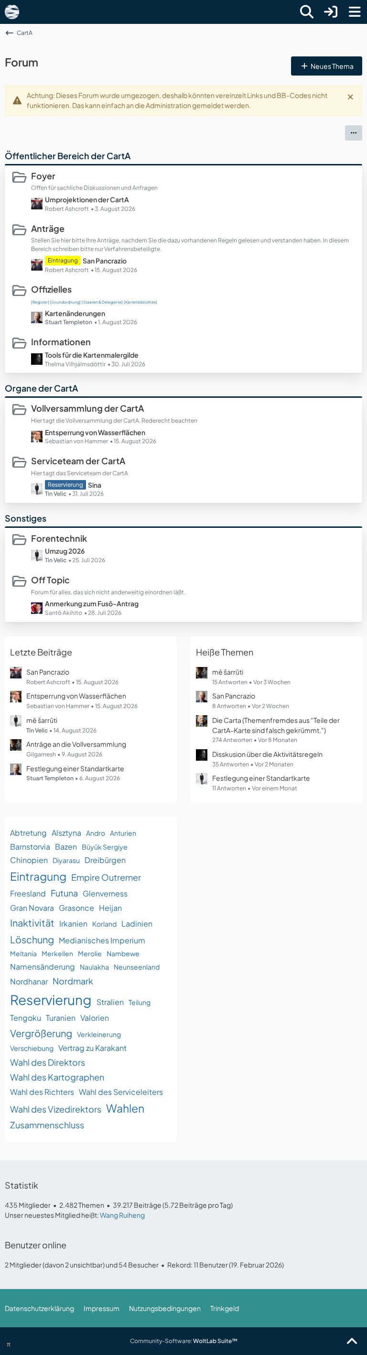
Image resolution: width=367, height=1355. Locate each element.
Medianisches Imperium (102, 940)
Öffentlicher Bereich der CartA (67, 155)
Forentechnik (59, 538)
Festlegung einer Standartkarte (75, 768)
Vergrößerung (41, 1033)
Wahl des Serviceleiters (121, 1092)
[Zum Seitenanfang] (351, 1341)
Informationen (61, 341)
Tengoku (25, 1018)
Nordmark (73, 980)
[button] (353, 133)
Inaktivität (32, 923)
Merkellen (57, 953)
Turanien (61, 1018)
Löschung (32, 939)
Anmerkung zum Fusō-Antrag (92, 603)
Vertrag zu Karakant (92, 1048)
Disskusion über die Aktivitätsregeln (267, 754)
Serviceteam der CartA (78, 460)
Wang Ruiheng (122, 1215)
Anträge (48, 228)
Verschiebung (32, 1048)
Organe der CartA (41, 387)
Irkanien (73, 923)
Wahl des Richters (42, 1092)
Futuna (64, 892)
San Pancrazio (105, 260)
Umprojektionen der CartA (87, 199)
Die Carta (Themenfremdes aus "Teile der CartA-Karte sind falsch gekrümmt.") (276, 725)
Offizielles (51, 289)
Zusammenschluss (47, 1124)
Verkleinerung (99, 1034)
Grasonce (76, 908)
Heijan (110, 908)
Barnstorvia (30, 846)
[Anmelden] (330, 12)
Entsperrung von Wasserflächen (95, 432)
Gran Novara (32, 908)
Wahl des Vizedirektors (55, 1109)
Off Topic (50, 579)
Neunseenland (137, 966)
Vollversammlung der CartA (87, 408)
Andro (95, 833)
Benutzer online (35, 1244)
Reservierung (51, 999)
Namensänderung (42, 967)
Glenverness (105, 893)
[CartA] (12, 12)
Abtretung (28, 833)
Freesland (28, 893)
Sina (94, 485)
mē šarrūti (41, 720)
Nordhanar (29, 981)
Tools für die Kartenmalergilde (92, 354)
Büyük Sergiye (105, 846)
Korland (104, 923)
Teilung (140, 1002)
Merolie (90, 953)
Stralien (110, 1002)
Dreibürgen (105, 860)
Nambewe (123, 953)
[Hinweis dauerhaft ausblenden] (351, 96)
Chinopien (29, 860)
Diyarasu (66, 860)
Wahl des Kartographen (57, 1076)
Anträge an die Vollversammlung (76, 744)
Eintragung (38, 876)
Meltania (23, 953)
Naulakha (94, 966)
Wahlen (125, 1108)
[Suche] (306, 12)
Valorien (94, 1018)
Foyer (43, 175)
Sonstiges (25, 518)
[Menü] (354, 12)
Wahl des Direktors (47, 1062)
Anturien (123, 833)
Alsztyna (66, 833)
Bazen (66, 846)
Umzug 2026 (65, 550)
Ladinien (136, 923)
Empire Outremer (106, 877)
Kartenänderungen (75, 313)
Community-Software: (183, 1340)
